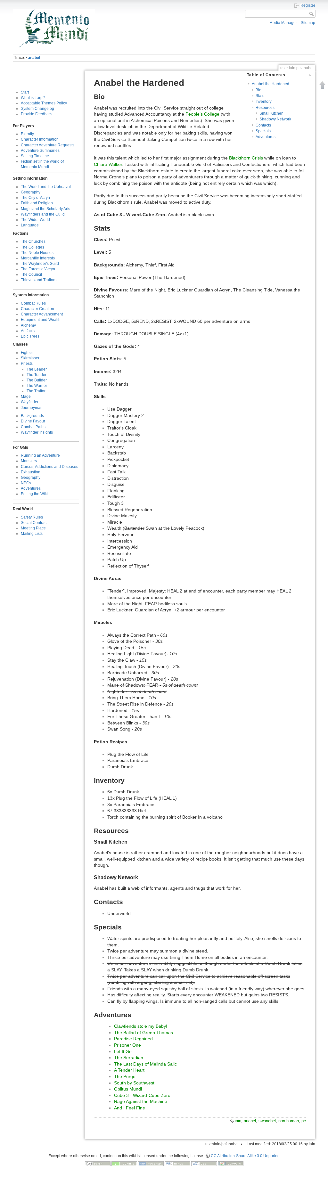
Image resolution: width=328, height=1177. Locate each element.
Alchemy (28, 325)
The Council (31, 274)
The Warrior (37, 385)
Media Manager (283, 22)
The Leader (37, 369)
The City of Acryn (35, 197)
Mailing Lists (32, 533)
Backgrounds (32, 415)
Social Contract (34, 522)
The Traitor (36, 391)
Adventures (31, 488)
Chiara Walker (108, 164)
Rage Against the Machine (140, 1101)
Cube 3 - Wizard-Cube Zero (142, 1095)
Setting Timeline (35, 156)
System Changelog (37, 108)
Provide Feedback (37, 114)
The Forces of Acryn (38, 269)
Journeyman (32, 407)
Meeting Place (33, 528)
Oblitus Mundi (128, 1088)
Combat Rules (33, 303)
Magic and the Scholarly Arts (45, 209)
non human (288, 1120)
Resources (265, 107)
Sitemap (308, 22)
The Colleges (32, 247)
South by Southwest (134, 1082)
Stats (260, 96)
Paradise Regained (133, 1038)
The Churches (33, 241)
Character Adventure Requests (47, 145)
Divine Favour (33, 421)
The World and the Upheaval (46, 186)
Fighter (27, 352)
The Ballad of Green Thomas (143, 1032)
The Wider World (35, 219)
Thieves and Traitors (38, 280)
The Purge (124, 1076)
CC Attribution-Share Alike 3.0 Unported (245, 1156)
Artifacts (28, 331)
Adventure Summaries (40, 150)
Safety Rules (32, 517)
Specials (263, 131)
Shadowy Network (275, 119)
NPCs (26, 483)
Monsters (29, 461)
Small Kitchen (271, 113)
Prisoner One (127, 1045)
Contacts (263, 125)
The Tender (36, 374)
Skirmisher (30, 358)
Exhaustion (30, 472)
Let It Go (123, 1051)
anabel (34, 57)
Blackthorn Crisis (246, 157)
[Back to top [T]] (322, 85)
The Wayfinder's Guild (40, 263)
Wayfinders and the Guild (43, 214)
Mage (26, 396)
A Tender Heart (129, 1070)
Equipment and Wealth (41, 319)
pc (303, 1120)
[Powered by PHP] (151, 1163)
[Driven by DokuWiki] (230, 1163)
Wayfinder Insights (37, 432)
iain (238, 1120)
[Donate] (124, 1163)
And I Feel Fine (129, 1107)
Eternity (27, 134)
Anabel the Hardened (270, 84)
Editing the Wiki (34, 494)
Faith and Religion (37, 203)
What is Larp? (33, 97)
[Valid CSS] (204, 1163)
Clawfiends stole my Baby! (140, 1026)
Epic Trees (30, 336)
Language (30, 225)
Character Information (40, 139)
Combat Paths (33, 427)
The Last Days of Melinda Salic (145, 1064)
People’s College (202, 114)
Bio (258, 90)
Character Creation (37, 309)
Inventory (264, 101)
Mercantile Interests (38, 258)
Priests (27, 363)
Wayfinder (29, 402)
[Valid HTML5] (177, 1163)
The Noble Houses (37, 252)
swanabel (267, 1120)
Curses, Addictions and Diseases (49, 466)
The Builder (37, 380)
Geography (30, 192)
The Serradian (128, 1057)
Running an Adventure (40, 455)
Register (307, 5)
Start (25, 92)
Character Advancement (42, 314)
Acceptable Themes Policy (44, 103)
